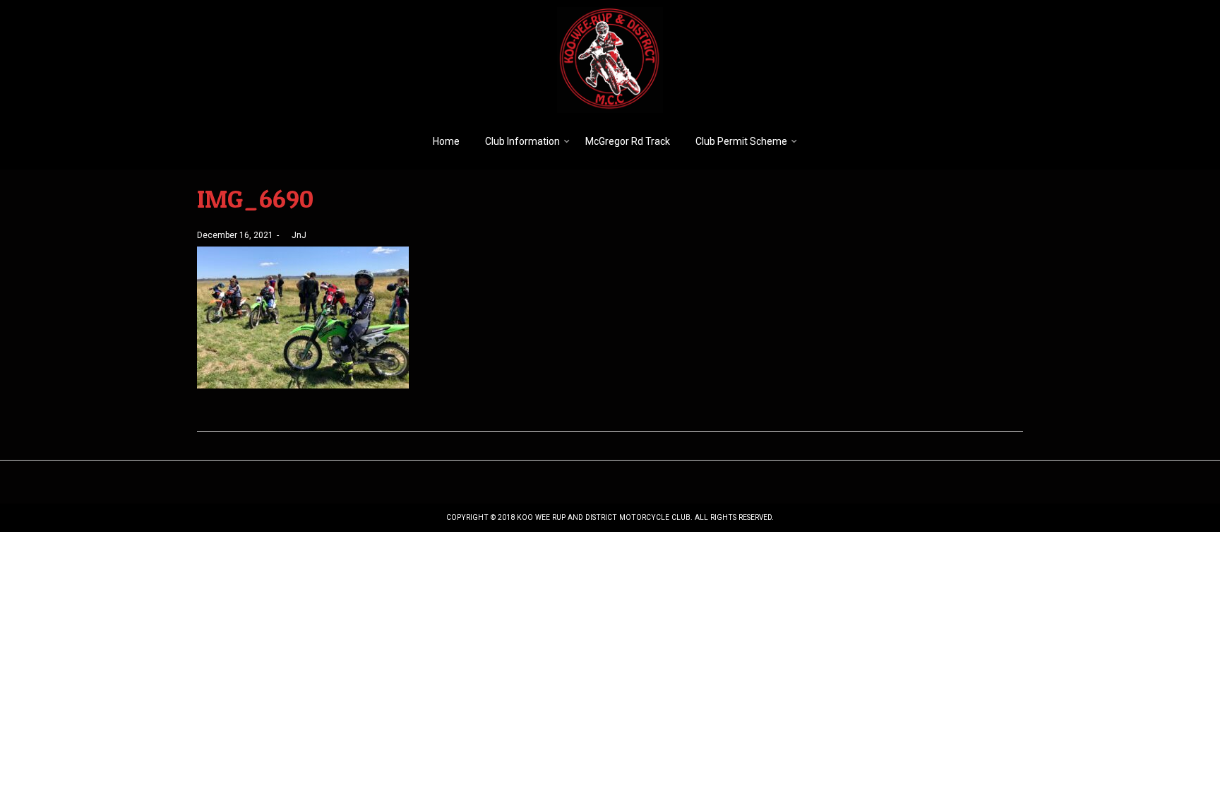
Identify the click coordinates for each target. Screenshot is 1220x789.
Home (446, 141)
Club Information (522, 141)
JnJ (294, 235)
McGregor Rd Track (627, 141)
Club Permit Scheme (741, 141)
